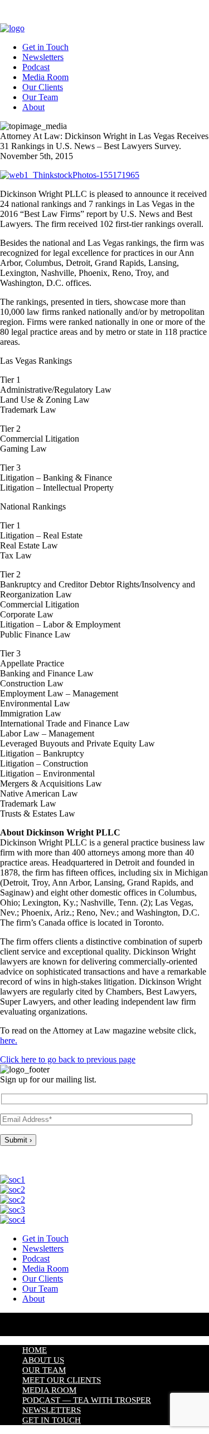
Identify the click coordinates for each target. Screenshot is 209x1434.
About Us (43, 1360)
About (33, 107)
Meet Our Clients (61, 1380)
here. (8, 1040)
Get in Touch (45, 47)
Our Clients (42, 87)
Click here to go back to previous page (67, 1059)
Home (34, 1350)
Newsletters (43, 57)
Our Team (40, 97)
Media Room (45, 77)
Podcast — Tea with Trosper (86, 1400)
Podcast (36, 67)
